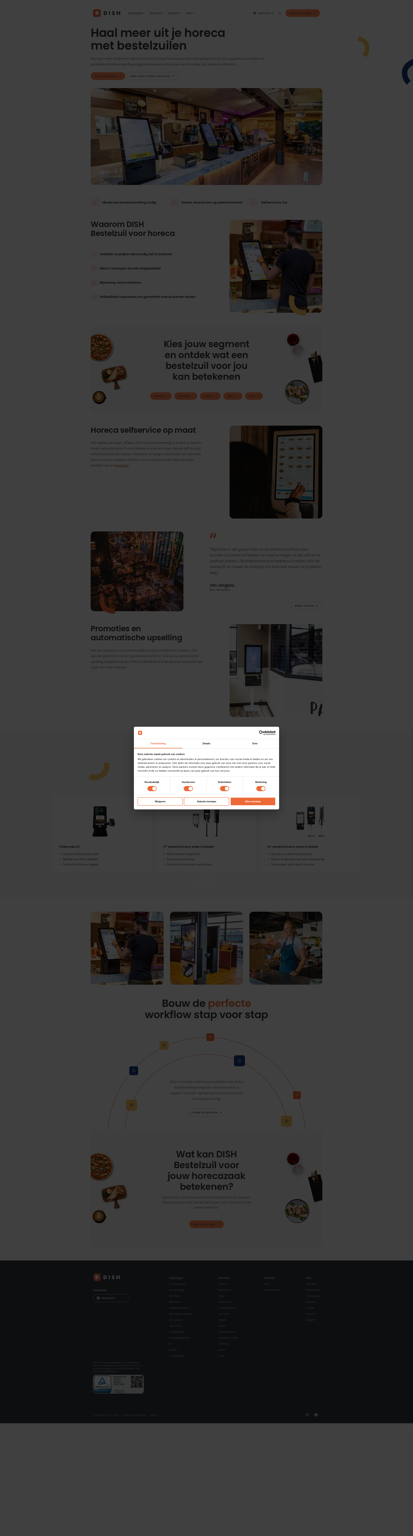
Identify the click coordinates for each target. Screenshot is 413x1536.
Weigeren (160, 801)
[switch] (188, 788)
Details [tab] (207, 743)
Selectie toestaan (206, 801)
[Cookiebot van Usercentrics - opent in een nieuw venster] (261, 732)
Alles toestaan (253, 801)
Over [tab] (255, 743)
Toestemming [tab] (158, 743)
